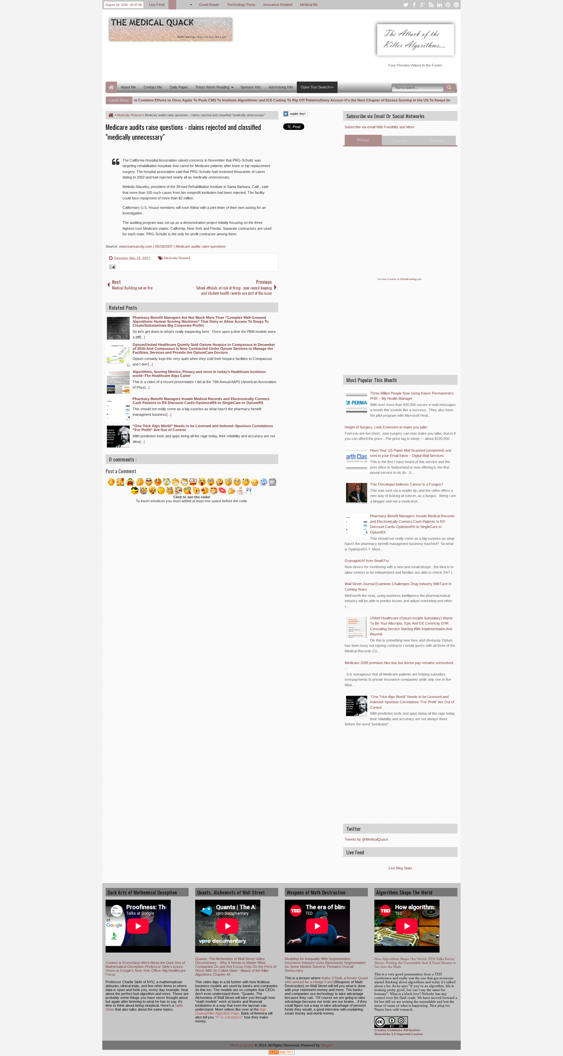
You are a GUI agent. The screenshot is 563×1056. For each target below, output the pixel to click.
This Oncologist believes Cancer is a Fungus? (406, 484)
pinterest (456, 4)
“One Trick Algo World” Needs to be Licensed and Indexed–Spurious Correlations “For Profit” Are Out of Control (412, 702)
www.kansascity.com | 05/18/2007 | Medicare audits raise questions (172, 246)
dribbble (448, 4)
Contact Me (153, 87)
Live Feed (156, 5)
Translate (400, 141)
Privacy (363, 140)
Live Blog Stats (400, 868)
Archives (437, 141)
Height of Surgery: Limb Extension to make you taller (386, 427)
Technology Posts (241, 5)
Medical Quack (242, 1045)
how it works (389, 279)
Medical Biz (309, 5)
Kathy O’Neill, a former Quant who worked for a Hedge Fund (326, 980)
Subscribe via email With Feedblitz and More (379, 127)
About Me (128, 87)
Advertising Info (280, 87)
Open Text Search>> (317, 87)
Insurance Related (277, 5)
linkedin (439, 4)
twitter (405, 4)
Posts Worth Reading (212, 87)
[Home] (110, 115)
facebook (414, 4)
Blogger (327, 1045)
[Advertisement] (224, 61)
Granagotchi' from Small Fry (367, 561)
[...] (142, 337)
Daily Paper (179, 87)
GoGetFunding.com (411, 279)
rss (431, 4)
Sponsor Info (250, 87)
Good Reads (209, 5)
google (422, 4)
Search (449, 87)
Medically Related (177, 258)
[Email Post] (111, 268)
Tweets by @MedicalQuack (366, 839)
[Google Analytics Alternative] (281, 1053)
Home (111, 87)
